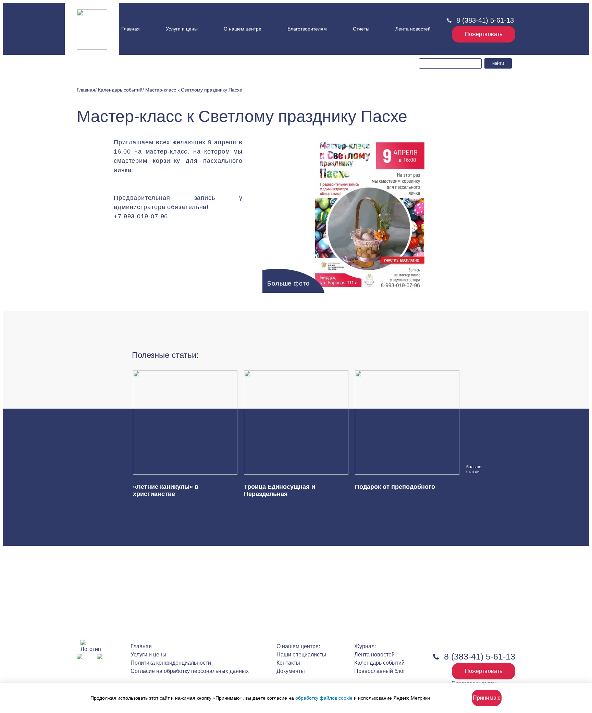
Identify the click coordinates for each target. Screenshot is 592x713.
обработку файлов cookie (324, 698)
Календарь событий (379, 663)
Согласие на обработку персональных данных (190, 671)
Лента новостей (413, 29)
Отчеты (361, 29)
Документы (237, 43)
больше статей (471, 469)
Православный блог (379, 671)
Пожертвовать (484, 34)
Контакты (237, 50)
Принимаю (487, 698)
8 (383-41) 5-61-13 (485, 20)
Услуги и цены (182, 29)
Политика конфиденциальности (171, 663)
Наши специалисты (247, 36)
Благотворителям (307, 29)
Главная (130, 29)
